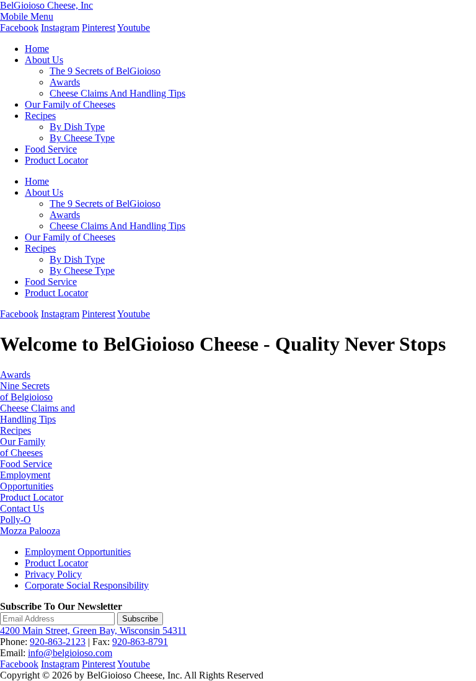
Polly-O (15, 519)
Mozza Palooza (30, 530)
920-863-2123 (58, 641)
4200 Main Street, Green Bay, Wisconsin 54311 (93, 630)
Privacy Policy (53, 574)
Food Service (51, 149)
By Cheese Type (82, 138)
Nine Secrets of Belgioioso (26, 391)
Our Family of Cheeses (70, 104)
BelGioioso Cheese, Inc (46, 5)
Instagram (60, 27)
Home (37, 48)
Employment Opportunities (26, 480)
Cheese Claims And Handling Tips (117, 93)
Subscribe (140, 618)
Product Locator (56, 160)
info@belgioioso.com (70, 653)
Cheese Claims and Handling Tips (37, 413)
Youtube (133, 27)
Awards (65, 82)
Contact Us (22, 508)
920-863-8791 (140, 641)
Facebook (19, 27)
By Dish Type (77, 126)
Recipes (40, 115)
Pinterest (98, 27)
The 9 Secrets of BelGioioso (105, 71)
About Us (44, 60)
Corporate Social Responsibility (87, 585)
